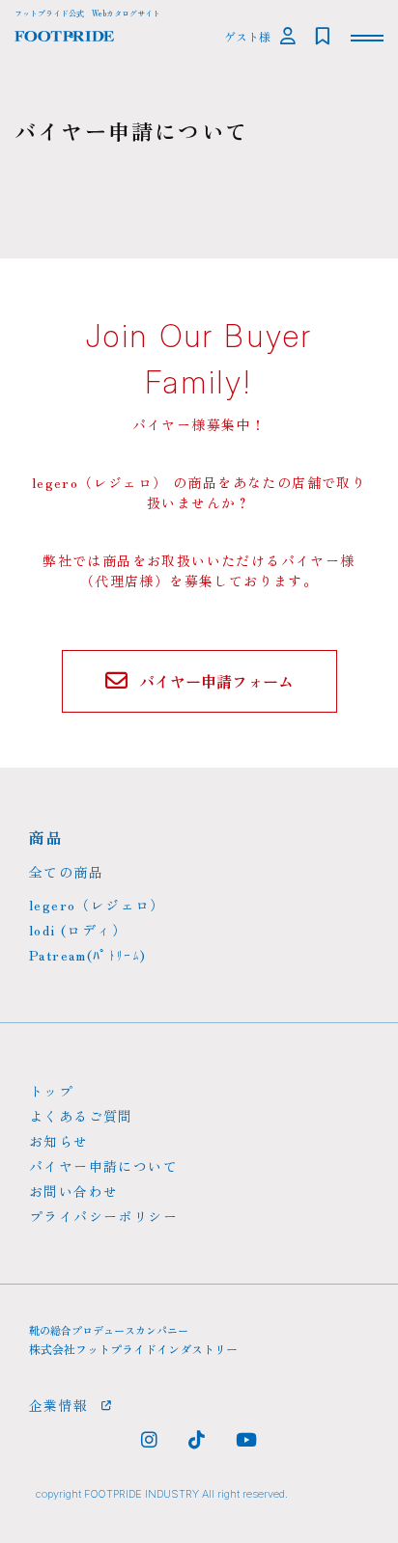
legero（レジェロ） (97, 904)
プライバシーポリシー (103, 1216)
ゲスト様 (247, 36)
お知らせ (59, 1140)
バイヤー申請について (103, 1166)
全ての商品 (66, 871)
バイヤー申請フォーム (216, 680)
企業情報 (59, 1405)
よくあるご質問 (81, 1115)
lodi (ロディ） (78, 929)
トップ (51, 1090)
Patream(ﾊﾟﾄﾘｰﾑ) (88, 954)
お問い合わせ (73, 1191)
